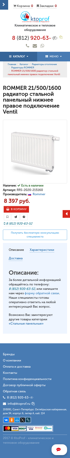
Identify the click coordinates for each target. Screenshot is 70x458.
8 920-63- (31, 38)
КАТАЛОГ (19, 56)
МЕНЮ (54, 56)
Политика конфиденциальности (27, 379)
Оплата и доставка (17, 366)
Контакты (10, 373)
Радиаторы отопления (44, 64)
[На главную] (35, 16)
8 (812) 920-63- (18, 397)
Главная (12, 64)
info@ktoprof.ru (18, 403)
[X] (22, 420)
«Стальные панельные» (26, 323)
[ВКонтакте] (6, 420)
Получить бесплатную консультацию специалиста (35, 234)
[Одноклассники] (11, 420)
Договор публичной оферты (24, 385)
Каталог (24, 64)
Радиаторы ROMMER (22, 67)
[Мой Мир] (17, 420)
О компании (12, 360)
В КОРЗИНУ (17, 209)
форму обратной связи (41, 293)
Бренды (9, 354)
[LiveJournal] (28, 420)
